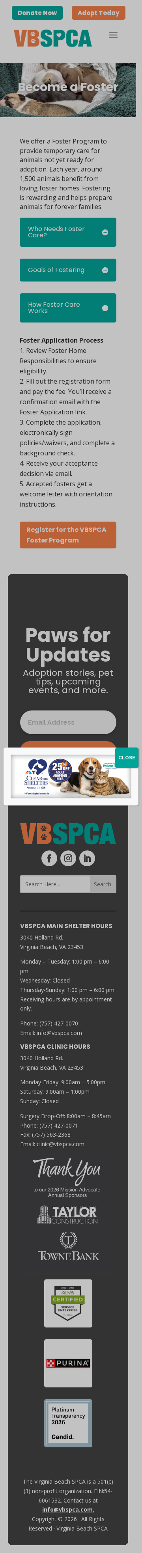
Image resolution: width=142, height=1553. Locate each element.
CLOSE (126, 758)
